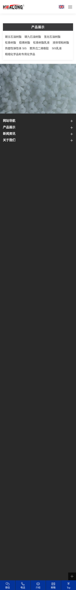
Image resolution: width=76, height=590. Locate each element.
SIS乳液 (57, 48)
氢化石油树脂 (52, 36)
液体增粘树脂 (61, 42)
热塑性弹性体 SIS (16, 48)
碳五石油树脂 (13, 36)
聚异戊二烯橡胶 (39, 48)
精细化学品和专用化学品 (20, 54)
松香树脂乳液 (41, 42)
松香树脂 (10, 42)
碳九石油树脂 (33, 36)
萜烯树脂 (24, 42)
